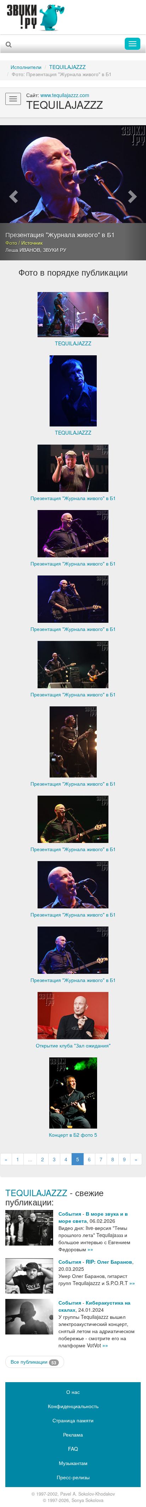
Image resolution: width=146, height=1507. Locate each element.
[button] (11, 192)
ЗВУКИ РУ (54, 249)
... (30, 1159)
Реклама (73, 1434)
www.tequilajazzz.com (64, 95)
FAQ (73, 1448)
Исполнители (26, 66)
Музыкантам (73, 1462)
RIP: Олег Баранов (109, 1261)
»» (90, 1249)
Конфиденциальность (73, 1406)
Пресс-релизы (73, 1477)
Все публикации (33, 1361)
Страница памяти (73, 1420)
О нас (73, 1391)
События (69, 1213)
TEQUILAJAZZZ (67, 66)
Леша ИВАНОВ (22, 249)
